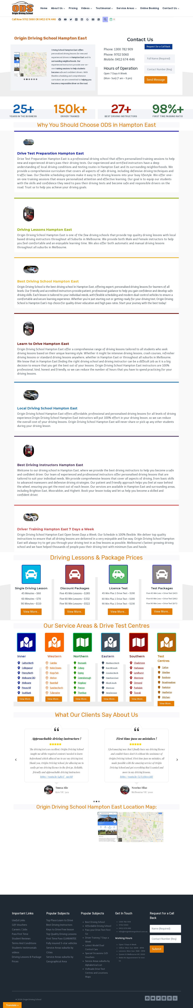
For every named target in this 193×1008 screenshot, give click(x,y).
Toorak (137, 692)
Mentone (138, 678)
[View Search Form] (105, 19)
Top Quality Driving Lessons (61, 934)
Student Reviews (21, 938)
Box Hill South (111, 668)
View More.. (74, 611)
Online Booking (149, 8)
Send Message (156, 79)
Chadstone (139, 663)
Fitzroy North (27, 673)
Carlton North (27, 663)
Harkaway (139, 668)
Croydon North (112, 673)
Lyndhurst (139, 673)
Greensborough (84, 678)
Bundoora (166, 677)
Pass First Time (20, 934)
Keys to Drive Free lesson (60, 929)
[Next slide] (177, 759)
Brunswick (82, 663)
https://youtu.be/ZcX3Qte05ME (136, 776)
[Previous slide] (16, 759)
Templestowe (111, 693)
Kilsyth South (111, 683)
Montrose (110, 688)
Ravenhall (54, 682)
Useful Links (18, 920)
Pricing (73, 8)
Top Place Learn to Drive (59, 920)
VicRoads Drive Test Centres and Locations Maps (96, 973)
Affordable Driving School (98, 926)
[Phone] (98, 19)
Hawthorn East (112, 678)
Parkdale (138, 687)
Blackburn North (112, 663)
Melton (53, 678)
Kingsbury (82, 682)
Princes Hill (26, 687)
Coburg (81, 668)
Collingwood (27, 668)
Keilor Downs (55, 668)
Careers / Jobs (19, 929)
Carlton (165, 667)
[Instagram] (76, 19)
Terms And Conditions (24, 943)
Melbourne (26, 682)
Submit (156, 949)
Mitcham (166, 697)
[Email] (93, 19)
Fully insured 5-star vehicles (61, 943)
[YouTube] (65, 19)
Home (43, 8)
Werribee (166, 672)
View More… (31, 611)
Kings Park (54, 673)
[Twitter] (70, 19)
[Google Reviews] (87, 19)
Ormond (138, 682)
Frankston (166, 687)
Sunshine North (56, 687)
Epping (81, 673)
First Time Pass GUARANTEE (61, 938)
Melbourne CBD (28, 678)
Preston (81, 687)
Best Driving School (95, 922)
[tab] (24, 79)
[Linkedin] (81, 19)
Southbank (26, 692)
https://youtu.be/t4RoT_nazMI (56, 776)
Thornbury (82, 692)
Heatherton (167, 692)
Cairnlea (53, 663)
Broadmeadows (168, 682)
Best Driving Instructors (59, 924)
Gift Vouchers (19, 924)
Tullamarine (55, 692)
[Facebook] (59, 19)
